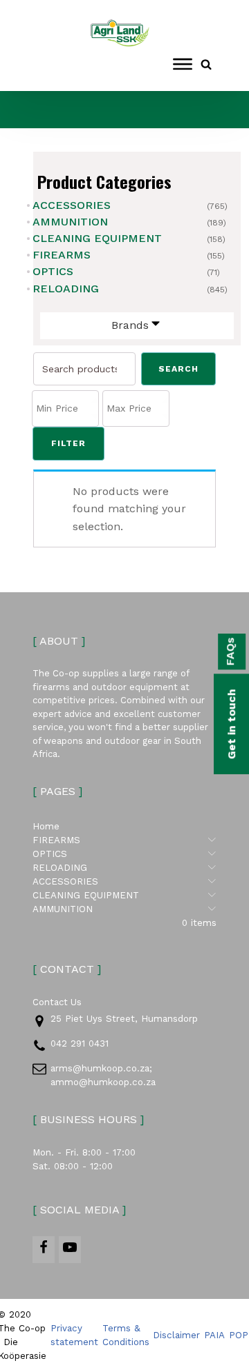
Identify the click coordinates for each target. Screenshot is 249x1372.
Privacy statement (74, 1335)
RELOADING (66, 288)
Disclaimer (176, 1335)
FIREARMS (62, 254)
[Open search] (206, 64)
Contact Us (57, 1002)
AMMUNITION (70, 221)
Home (46, 826)
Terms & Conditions (125, 1335)
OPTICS (53, 271)
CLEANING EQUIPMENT (97, 238)
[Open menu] (182, 64)
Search (178, 369)
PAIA (214, 1335)
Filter (68, 443)
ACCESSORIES (72, 205)
